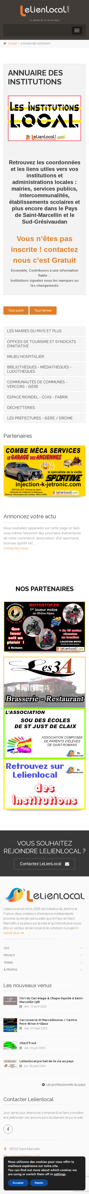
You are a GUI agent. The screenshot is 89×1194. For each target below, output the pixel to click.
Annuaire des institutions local (44, 764)
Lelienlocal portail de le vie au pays (46, 1061)
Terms (8, 962)
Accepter (18, 1183)
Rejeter (39, 1183)
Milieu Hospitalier (25, 356)
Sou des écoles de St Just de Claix (44, 713)
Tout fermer (43, 310)
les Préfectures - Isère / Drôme (40, 418)
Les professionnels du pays (66, 1084)
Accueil (12, 43)
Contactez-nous (15, 548)
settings (59, 1174)
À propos (10, 969)
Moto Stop (44, 607)
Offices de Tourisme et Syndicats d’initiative (41, 344)
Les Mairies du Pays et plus (34, 331)
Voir (42, 496)
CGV (6, 948)
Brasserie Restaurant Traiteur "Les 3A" (44, 662)
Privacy (9, 955)
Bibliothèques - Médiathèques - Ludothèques (39, 369)
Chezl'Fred (27, 1043)
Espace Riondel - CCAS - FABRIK (37, 397)
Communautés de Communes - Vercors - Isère (37, 384)
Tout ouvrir (16, 310)
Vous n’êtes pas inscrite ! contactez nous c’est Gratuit (44, 249)
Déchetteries (21, 407)
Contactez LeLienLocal (40, 863)
